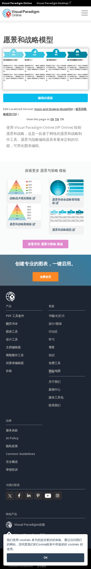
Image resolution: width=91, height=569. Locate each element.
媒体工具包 (56, 397)
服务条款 (12, 430)
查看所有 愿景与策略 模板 (45, 244)
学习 (52, 339)
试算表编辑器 (15, 363)
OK (46, 557)
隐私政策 (12, 446)
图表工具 (12, 331)
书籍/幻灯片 (57, 316)
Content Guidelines (20, 454)
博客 (52, 347)
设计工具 (12, 339)
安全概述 (12, 462)
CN (62, 119)
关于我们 (55, 382)
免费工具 (55, 363)
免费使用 (45, 277)
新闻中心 (55, 389)
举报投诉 (12, 469)
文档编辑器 (13, 347)
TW (57, 119)
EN (52, 119)
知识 (52, 355)
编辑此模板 (45, 98)
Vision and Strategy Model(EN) (53, 109)
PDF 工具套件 (15, 316)
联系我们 (55, 405)
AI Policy (12, 438)
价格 (9, 371)
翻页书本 (12, 324)
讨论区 (53, 331)
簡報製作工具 (15, 355)
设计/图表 (55, 324)
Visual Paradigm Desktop (53, 3)
